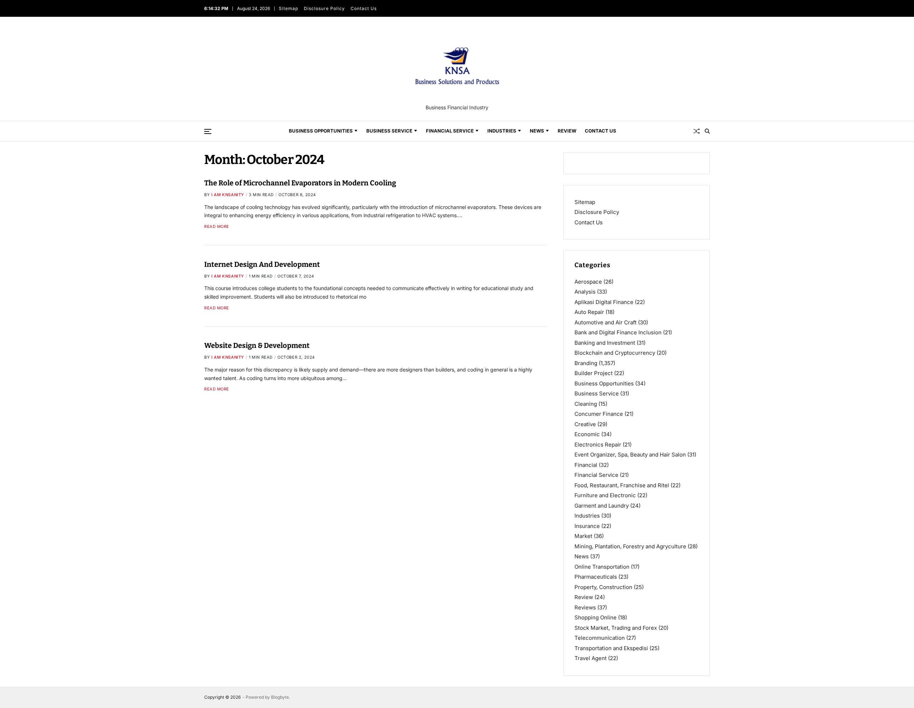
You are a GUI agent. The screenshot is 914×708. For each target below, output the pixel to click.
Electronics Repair (597, 444)
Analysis (585, 291)
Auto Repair (589, 312)
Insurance (587, 526)
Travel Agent (590, 658)
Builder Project (593, 373)
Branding (585, 363)
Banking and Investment (604, 342)
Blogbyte (280, 697)
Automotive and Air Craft (605, 322)
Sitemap (288, 8)
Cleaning (585, 403)
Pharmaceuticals (595, 576)
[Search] (707, 131)
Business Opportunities (321, 131)
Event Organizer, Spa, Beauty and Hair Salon (630, 454)
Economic (587, 434)
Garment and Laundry (601, 505)
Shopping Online (595, 617)
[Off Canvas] (207, 131)
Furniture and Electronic (605, 495)
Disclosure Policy (324, 8)
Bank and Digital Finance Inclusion (618, 332)
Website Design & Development (257, 345)
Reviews (585, 607)
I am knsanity (227, 194)
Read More (216, 227)
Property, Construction (603, 587)
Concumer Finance (598, 413)
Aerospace (588, 281)
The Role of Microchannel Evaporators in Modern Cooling (300, 183)
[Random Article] (696, 131)
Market (583, 536)
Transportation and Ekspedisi (611, 648)
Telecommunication (599, 637)
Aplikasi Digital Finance (603, 302)
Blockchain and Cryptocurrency (614, 352)
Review (567, 131)
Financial (585, 465)
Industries (501, 131)
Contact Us (364, 8)
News (537, 131)
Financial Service (450, 131)
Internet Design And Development (262, 264)
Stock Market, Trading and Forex (615, 627)
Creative (585, 424)
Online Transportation (601, 566)
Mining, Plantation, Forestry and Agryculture (630, 546)
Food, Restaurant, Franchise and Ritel (621, 485)
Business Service (389, 131)
